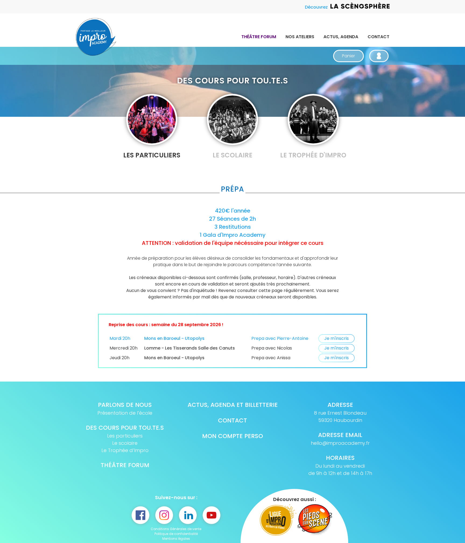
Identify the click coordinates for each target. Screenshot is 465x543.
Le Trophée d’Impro (125, 450)
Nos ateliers (300, 37)
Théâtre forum (258, 37)
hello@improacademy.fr (340, 443)
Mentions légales (176, 538)
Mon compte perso (232, 436)
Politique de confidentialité (176, 533)
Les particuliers (125, 435)
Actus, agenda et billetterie (233, 405)
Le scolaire (125, 443)
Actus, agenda (340, 37)
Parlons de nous (125, 405)
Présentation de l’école (124, 413)
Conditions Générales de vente (176, 529)
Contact (378, 37)
